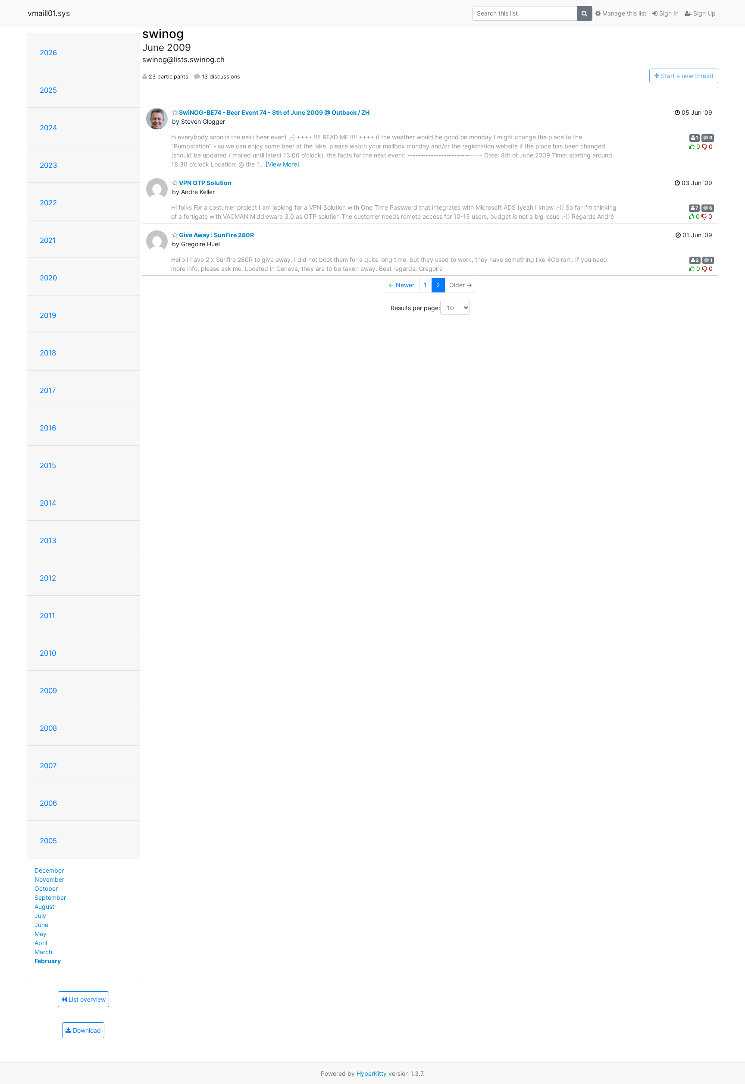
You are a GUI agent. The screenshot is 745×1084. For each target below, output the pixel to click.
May (40, 933)
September (50, 897)
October (46, 888)
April (40, 942)
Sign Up (704, 13)
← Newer (401, 285)
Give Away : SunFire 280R (216, 235)
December (49, 870)
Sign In (668, 13)
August (44, 906)
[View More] (282, 164)
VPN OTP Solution (205, 182)
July (40, 915)
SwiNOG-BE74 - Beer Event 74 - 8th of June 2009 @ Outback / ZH (273, 112)
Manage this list (623, 13)
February (47, 961)
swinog (163, 33)
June (41, 924)
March (43, 951)
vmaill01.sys (49, 13)
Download (86, 1030)
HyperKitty (372, 1073)
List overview (86, 999)
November (49, 879)
